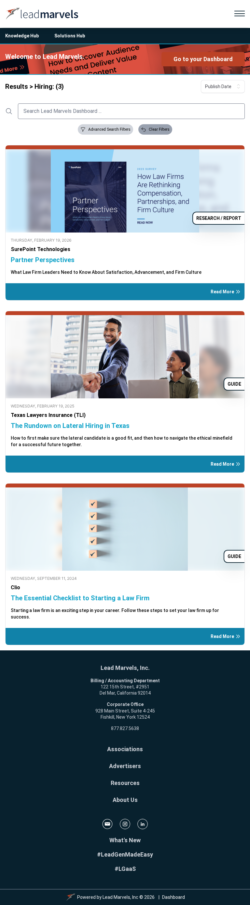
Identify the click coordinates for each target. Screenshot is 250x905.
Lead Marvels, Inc (120, 897)
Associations (125, 749)
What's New (125, 840)
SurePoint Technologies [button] (40, 249)
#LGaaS (125, 868)
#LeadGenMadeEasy (125, 854)
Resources (125, 782)
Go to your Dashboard (203, 59)
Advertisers (125, 766)
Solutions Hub (69, 35)
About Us (125, 799)
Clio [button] (15, 587)
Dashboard (173, 897)
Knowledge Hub (22, 35)
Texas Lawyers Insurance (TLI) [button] (48, 415)
